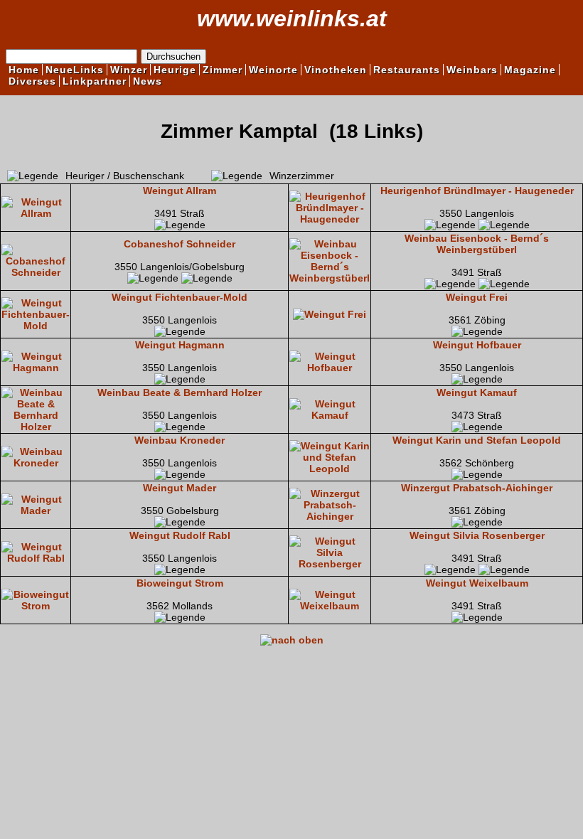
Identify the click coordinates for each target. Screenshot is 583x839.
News (147, 81)
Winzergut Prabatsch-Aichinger (476, 487)
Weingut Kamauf (477, 392)
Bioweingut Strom (180, 583)
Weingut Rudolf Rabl (179, 535)
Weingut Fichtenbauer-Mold (179, 297)
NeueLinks (75, 69)
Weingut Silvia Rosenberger (477, 535)
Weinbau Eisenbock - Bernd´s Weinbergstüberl (477, 244)
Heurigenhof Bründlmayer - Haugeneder (477, 190)
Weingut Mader (179, 487)
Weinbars (472, 69)
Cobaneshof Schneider (179, 244)
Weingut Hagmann (180, 345)
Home (24, 69)
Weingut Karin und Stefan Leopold (476, 440)
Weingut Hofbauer (477, 345)
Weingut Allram (179, 190)
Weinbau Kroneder (179, 440)
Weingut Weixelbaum (477, 583)
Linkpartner (95, 81)
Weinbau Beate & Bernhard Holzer (179, 392)
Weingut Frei (477, 297)
